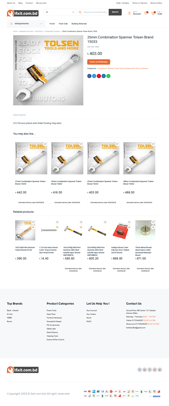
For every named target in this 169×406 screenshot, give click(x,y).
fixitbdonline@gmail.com (135, 328)
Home (52, 24)
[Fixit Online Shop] (23, 13)
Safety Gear (51, 329)
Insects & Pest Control (55, 340)
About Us (11, 3)
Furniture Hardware (54, 318)
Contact (29, 3)
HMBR (9, 318)
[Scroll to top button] (163, 400)
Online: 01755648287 (140, 320)
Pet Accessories (53, 325)
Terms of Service (139, 3)
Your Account (91, 310)
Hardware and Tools (26, 31)
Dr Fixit (10, 314)
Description (19, 115)
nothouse (144, 68)
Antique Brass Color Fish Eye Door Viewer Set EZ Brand (120, 250)
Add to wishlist (45, 144)
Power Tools (51, 310)
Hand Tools (39, 31)
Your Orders (91, 314)
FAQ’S (88, 321)
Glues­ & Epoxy (52, 332)
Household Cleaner (54, 321)
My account (41, 3)
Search (115, 12)
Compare (46, 149)
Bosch (9, 321)
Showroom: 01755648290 (142, 324)
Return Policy (156, 3)
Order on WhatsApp (99, 62)
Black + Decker (13, 310)
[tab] (19, 115)
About (88, 318)
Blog (20, 3)
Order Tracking (122, 3)
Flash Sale (63, 24)
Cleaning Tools (52, 336)
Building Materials (79, 24)
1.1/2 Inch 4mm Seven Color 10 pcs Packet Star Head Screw (48, 250)
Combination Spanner (52, 31)
